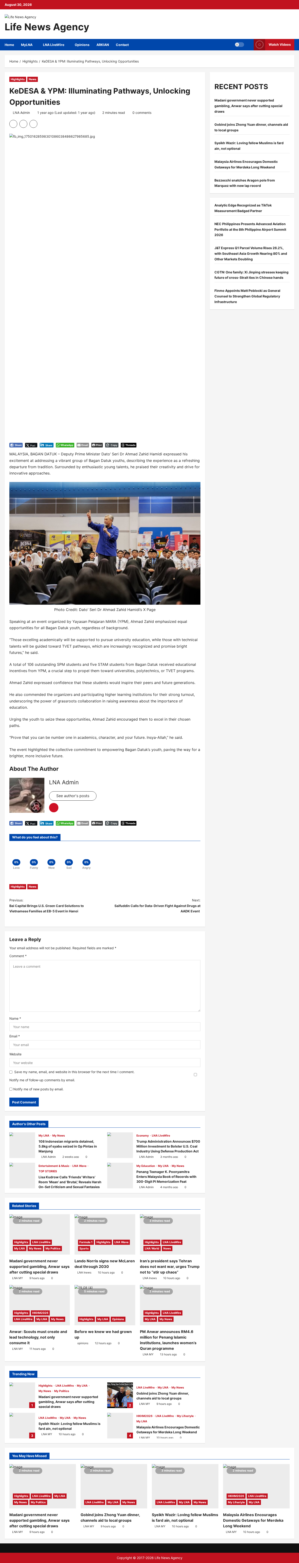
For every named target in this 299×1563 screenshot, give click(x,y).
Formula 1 (86, 1242)
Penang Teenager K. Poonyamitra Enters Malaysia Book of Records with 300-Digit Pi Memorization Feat (120, 1175)
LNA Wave (79, 1166)
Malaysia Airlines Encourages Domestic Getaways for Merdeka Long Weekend (120, 1425)
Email (14, 1036)
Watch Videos (280, 44)
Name (15, 1018)
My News (58, 1135)
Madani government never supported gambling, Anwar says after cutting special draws (39, 1266)
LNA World (152, 1248)
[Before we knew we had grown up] (105, 1305)
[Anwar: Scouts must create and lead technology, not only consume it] (39, 1305)
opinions (82, 1343)
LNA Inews (84, 1272)
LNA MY (17, 1278)
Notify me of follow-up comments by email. (42, 1080)
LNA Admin (21, 113)
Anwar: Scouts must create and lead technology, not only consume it (38, 1337)
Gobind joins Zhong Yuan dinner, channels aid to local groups (120, 1395)
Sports (84, 1248)
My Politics (53, 1248)
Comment (18, 956)
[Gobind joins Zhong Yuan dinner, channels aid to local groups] (114, 1486)
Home (9, 45)
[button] (239, 44)
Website (15, 1054)
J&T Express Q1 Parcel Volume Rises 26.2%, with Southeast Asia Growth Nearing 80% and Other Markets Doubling (250, 253)
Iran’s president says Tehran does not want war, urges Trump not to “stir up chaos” (169, 1266)
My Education (146, 1166)
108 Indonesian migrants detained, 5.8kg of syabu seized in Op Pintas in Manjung (22, 1145)
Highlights (18, 79)
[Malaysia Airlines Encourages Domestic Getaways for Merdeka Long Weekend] (256, 1486)
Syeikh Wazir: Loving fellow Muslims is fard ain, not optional (22, 1425)
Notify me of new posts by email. (38, 1089)
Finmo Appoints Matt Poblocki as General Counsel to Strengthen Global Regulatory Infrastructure (247, 296)
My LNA (44, 1135)
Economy (143, 1135)
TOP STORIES (48, 1171)
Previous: (46, 905)
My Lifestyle (185, 1416)
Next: (157, 905)
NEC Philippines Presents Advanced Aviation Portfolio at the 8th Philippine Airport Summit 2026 (250, 229)
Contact (122, 45)
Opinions (82, 45)
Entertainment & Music (54, 1166)
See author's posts (72, 795)
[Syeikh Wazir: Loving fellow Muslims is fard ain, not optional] (185, 1486)
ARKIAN (102, 45)
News (32, 79)
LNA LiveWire (53, 45)
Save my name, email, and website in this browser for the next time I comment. (74, 1072)
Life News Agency (47, 27)
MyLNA (26, 45)
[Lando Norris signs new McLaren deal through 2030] (105, 1234)
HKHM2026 (40, 1313)
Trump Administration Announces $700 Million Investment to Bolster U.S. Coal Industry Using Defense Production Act (120, 1145)
